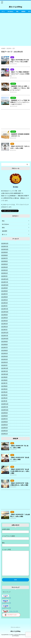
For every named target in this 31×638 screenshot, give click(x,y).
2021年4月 (4, 392)
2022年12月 (4, 332)
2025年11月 (4, 246)
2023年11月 (4, 309)
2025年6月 (4, 261)
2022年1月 (4, 365)
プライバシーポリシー (15, 627)
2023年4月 (4, 320)
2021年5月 (4, 389)
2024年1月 (4, 306)
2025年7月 (4, 258)
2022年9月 (4, 341)
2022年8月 (4, 344)
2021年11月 (4, 371)
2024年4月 (4, 303)
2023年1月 (4, 329)
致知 (17, 11)
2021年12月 (4, 368)
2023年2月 (4, 326)
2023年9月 (4, 315)
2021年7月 (4, 383)
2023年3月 (4, 323)
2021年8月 (4, 380)
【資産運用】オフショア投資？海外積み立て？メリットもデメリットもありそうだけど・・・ (19, 102)
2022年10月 (4, 338)
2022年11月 (4, 335)
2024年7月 (4, 294)
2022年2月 (4, 362)
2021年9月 (4, 377)
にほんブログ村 (6, 598)
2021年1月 (4, 401)
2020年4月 (4, 428)
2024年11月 (4, 282)
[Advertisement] (15, 29)
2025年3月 (4, 270)
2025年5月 (4, 264)
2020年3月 (4, 430)
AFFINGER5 (16, 635)
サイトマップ (6, 592)
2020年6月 (4, 422)
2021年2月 (4, 398)
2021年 (9, 48)
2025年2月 (4, 273)
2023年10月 (4, 312)
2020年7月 (4, 419)
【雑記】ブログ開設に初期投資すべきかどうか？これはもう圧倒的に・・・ (19, 74)
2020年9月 (4, 413)
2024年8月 (4, 291)
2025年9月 (4, 252)
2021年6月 (4, 386)
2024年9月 (4, 288)
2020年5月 (4, 425)
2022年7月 (4, 347)
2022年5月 (4, 353)
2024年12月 (4, 279)
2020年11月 (4, 407)
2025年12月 (4, 243)
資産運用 (23, 11)
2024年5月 (4, 300)
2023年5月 (4, 318)
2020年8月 (4, 416)
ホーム (3, 11)
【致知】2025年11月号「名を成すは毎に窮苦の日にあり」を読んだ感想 (19, 471)
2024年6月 (4, 297)
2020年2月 (4, 433)
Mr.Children (10, 11)
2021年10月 (4, 374)
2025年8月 (4, 255)
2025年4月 (4, 267)
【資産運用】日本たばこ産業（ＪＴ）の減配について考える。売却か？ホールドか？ (19, 88)
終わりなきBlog (15, 7)
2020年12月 (4, 404)
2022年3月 (4, 359)
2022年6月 (4, 350)
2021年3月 (4, 395)
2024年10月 (4, 285)
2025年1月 (4, 276)
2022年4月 (4, 356)
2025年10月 (4, 249)
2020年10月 (4, 410)
